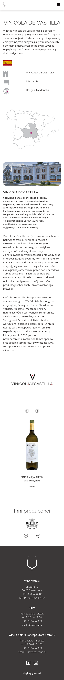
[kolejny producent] (32, 523)
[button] (58, 4)
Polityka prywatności (32, 673)
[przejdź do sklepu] (32, 454)
